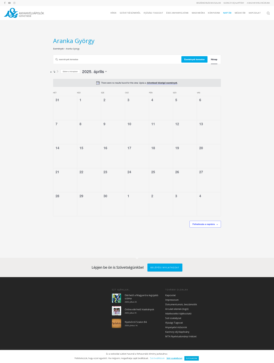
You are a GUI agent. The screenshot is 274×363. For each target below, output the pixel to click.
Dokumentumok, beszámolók (181, 304)
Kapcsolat (255, 12)
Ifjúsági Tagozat (153, 12)
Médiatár (240, 12)
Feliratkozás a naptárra (204, 224)
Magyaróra (198, 12)
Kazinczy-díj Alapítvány (177, 331)
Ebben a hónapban (70, 71)
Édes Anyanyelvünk (177, 12)
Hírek (113, 12)
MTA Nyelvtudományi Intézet (181, 336)
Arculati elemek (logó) (177, 309)
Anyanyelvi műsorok (176, 327)
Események (58, 48)
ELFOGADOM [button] (191, 358)
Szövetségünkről (130, 12)
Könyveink (214, 12)
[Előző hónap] (54, 71)
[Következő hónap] (57, 71)
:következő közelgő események (162, 82)
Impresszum (172, 299)
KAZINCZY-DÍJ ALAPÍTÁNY (234, 3)
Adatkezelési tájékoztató (178, 313)
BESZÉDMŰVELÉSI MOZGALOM (209, 3)
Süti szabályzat (173, 318)
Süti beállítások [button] (157, 358)
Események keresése (194, 59)
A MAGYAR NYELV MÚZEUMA (258, 3)
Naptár (227, 12)
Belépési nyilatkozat (164, 267)
